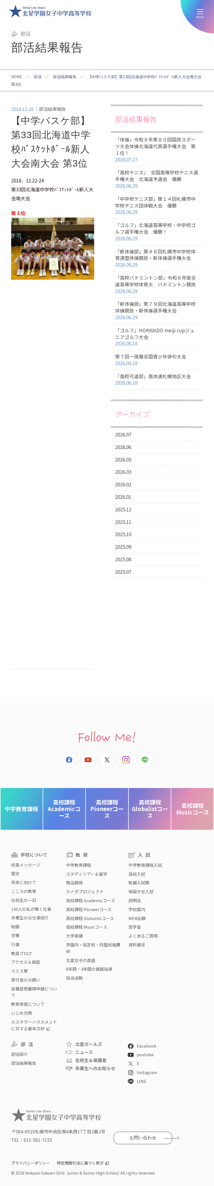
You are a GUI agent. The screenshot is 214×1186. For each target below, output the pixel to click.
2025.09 (123, 546)
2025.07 (123, 571)
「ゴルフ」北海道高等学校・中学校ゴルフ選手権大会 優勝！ (155, 231)
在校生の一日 (23, 900)
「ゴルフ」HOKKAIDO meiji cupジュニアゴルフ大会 (154, 337)
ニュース (84, 1052)
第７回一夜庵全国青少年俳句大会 (150, 360)
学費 (15, 935)
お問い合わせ (143, 1137)
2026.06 (123, 446)
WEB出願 (137, 918)
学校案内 (136, 909)
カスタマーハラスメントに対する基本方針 (34, 1025)
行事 (15, 944)
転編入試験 (138, 882)
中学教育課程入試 (145, 865)
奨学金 (134, 927)
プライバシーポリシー (30, 1163)
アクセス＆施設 (25, 962)
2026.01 (123, 496)
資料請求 (136, 945)
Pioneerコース (107, 808)
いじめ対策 (21, 1013)
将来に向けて (23, 882)
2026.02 (123, 484)
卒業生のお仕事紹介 (30, 918)
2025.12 (123, 509)
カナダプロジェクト (85, 891)
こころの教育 (23, 891)
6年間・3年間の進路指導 (89, 969)
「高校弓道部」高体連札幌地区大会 (153, 379)
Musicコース (192, 808)
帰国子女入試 (141, 891)
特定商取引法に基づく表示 (80, 1163)
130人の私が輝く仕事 (31, 909)
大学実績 (74, 936)
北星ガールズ (88, 1044)
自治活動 (74, 978)
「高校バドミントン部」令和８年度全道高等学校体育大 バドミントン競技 (155, 284)
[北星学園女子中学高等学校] (50, 11)
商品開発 (74, 882)
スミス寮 (19, 971)
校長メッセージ (25, 865)
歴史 (15, 873)
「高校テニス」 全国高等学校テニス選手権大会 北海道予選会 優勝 (156, 179)
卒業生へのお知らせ (95, 1068)
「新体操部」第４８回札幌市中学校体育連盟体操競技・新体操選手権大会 (155, 258)
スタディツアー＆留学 (86, 874)
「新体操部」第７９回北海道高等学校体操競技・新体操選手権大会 (155, 310)
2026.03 (123, 471)
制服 (15, 926)
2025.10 (123, 534)
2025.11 (123, 521)
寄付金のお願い (25, 980)
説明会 (134, 900)
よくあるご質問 (143, 936)
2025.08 (123, 559)
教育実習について (28, 1004)
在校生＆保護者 (90, 1060)
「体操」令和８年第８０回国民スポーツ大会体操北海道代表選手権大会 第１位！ (155, 149)
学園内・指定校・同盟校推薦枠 (93, 948)
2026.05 (123, 459)
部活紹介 (19, 1054)
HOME (16, 76)
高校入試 (136, 874)
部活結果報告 (64, 76)
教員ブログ (21, 953)
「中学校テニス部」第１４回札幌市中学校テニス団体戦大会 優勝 (155, 205)
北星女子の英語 (80, 960)
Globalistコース (150, 808)
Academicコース (64, 808)
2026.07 (123, 434)
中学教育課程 (21, 809)
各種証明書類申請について (34, 992)
